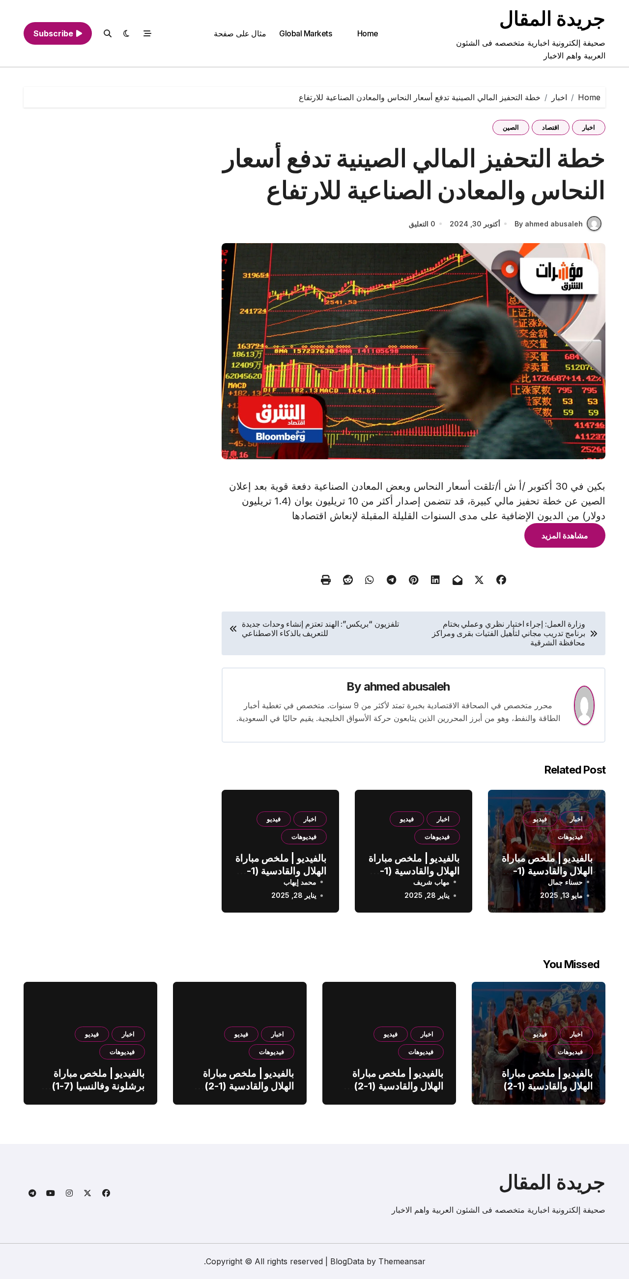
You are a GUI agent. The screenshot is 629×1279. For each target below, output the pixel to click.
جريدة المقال (552, 18)
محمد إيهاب (300, 882)
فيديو (540, 819)
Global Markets (305, 33)
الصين (511, 127)
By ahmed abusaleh (549, 224)
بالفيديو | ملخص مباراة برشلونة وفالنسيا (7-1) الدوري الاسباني (98, 1086)
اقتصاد (550, 127)
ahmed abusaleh (407, 686)
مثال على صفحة (240, 33)
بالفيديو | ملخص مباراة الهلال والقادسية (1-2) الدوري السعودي (547, 871)
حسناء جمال (565, 882)
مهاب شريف (431, 882)
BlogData (347, 1261)
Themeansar (402, 1261)
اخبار (588, 127)
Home (367, 33)
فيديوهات (570, 836)
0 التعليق (422, 224)
